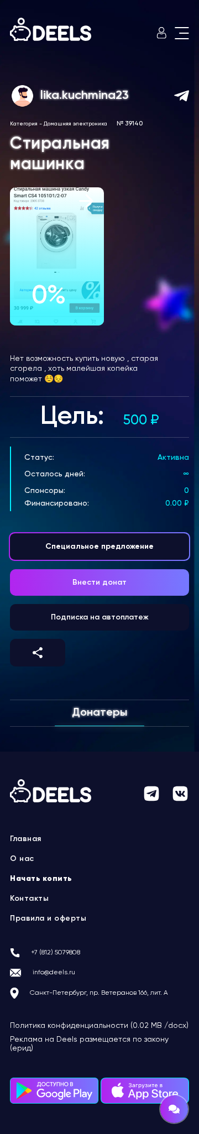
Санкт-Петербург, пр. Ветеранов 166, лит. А (99, 993)
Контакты (29, 898)
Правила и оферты (48, 918)
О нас (22, 859)
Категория (24, 124)
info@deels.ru (54, 972)
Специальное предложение (99, 546)
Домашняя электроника (75, 124)
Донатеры (99, 712)
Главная (25, 839)
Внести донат (99, 582)
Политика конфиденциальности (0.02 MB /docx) (99, 1026)
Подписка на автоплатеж (100, 617)
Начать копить (41, 879)
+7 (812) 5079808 (55, 952)
